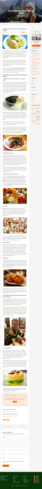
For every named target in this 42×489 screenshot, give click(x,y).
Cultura (10, 31)
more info (36, 45)
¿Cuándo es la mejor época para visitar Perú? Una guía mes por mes (36, 113)
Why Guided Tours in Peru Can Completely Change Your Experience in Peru (36, 73)
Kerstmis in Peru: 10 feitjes (36, 117)
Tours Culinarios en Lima (20, 395)
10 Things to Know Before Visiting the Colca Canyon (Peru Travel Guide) (36, 64)
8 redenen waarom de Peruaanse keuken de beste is (11, 416)
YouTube (37, 479)
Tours (32, 100)
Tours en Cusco (21, 397)
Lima (20, 244)
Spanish (17, 31)
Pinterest (37, 482)
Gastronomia (14, 31)
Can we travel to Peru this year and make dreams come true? (36, 108)
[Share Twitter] (6, 420)
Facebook (37, 476)
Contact (15, 401)
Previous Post (7, 426)
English (33, 80)
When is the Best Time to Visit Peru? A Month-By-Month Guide (36, 121)
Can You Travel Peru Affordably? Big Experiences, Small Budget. (36, 69)
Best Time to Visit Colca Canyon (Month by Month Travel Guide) (36, 59)
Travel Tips (33, 101)
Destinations (34, 98)
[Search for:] (36, 26)
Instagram (37, 480)
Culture (33, 96)
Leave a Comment (5, 31)
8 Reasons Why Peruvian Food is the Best (9, 411)
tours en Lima (16, 397)
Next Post (23, 426)
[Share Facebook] (3, 420)
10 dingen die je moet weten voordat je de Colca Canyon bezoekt (36, 55)
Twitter (37, 477)
